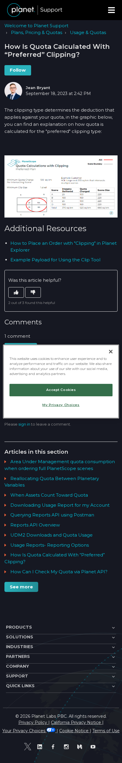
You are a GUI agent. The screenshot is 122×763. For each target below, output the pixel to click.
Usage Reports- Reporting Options (49, 545)
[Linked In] (41, 746)
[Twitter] (27, 747)
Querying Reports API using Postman (52, 515)
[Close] (110, 351)
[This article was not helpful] (33, 292)
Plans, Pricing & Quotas (36, 32)
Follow (18, 70)
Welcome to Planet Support (36, 25)
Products (19, 627)
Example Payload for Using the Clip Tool (55, 260)
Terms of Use (106, 730)
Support (17, 676)
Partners (18, 656)
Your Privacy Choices (24, 730)
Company (17, 666)
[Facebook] (54, 746)
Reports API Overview (35, 525)
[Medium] (81, 746)
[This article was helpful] (16, 292)
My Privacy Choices (60, 405)
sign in (24, 424)
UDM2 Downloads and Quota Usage (51, 535)
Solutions (19, 637)
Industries (19, 646)
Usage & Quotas (88, 32)
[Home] (34, 10)
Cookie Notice (74, 730)
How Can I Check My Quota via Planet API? (58, 571)
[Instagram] (67, 746)
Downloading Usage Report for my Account (60, 505)
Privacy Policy (33, 722)
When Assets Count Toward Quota (49, 495)
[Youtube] (94, 746)
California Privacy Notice (76, 722)
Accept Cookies (61, 390)
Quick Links (20, 685)
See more (21, 587)
